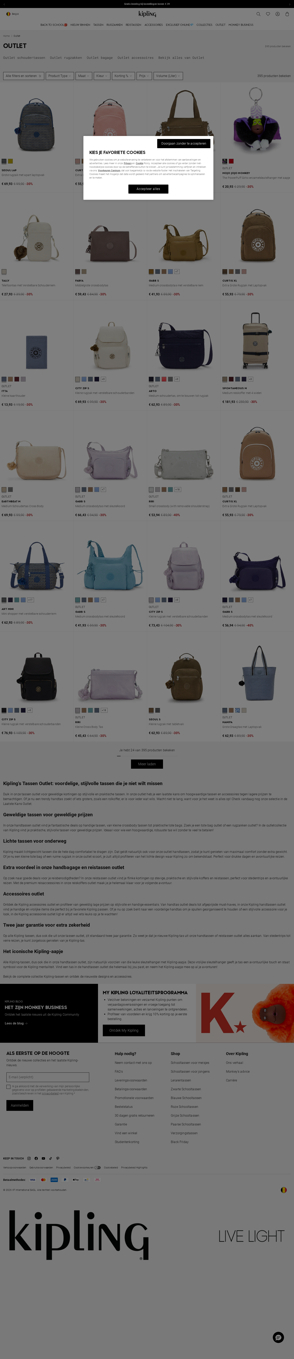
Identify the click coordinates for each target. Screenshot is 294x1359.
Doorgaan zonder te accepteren (183, 143)
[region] (148, 168)
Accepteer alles (148, 189)
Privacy (128, 163)
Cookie (139, 163)
